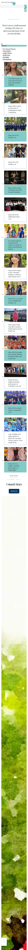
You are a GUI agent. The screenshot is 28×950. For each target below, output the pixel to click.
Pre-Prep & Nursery (9, 49)
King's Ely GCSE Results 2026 (13, 163)
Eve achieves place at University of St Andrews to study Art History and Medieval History (15, 245)
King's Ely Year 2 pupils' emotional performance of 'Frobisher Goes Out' (14, 383)
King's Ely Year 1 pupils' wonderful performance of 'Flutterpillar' (13, 467)
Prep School (6, 51)
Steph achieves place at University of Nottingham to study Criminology (14, 109)
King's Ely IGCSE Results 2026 (13, 136)
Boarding (6, 57)
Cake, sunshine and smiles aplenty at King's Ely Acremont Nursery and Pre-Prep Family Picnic (15, 438)
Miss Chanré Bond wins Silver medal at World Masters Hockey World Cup (15, 328)
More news (14, 475)
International (7, 59)
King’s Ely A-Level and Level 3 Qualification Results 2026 (15, 301)
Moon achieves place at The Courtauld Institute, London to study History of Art (14, 273)
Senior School (7, 53)
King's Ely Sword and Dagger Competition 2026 (14, 410)
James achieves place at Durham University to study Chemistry (15, 190)
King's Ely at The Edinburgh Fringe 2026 (14, 217)
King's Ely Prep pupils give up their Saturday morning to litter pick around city (15, 355)
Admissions (14, 491)
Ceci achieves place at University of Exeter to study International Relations (15, 82)
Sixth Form (6, 55)
